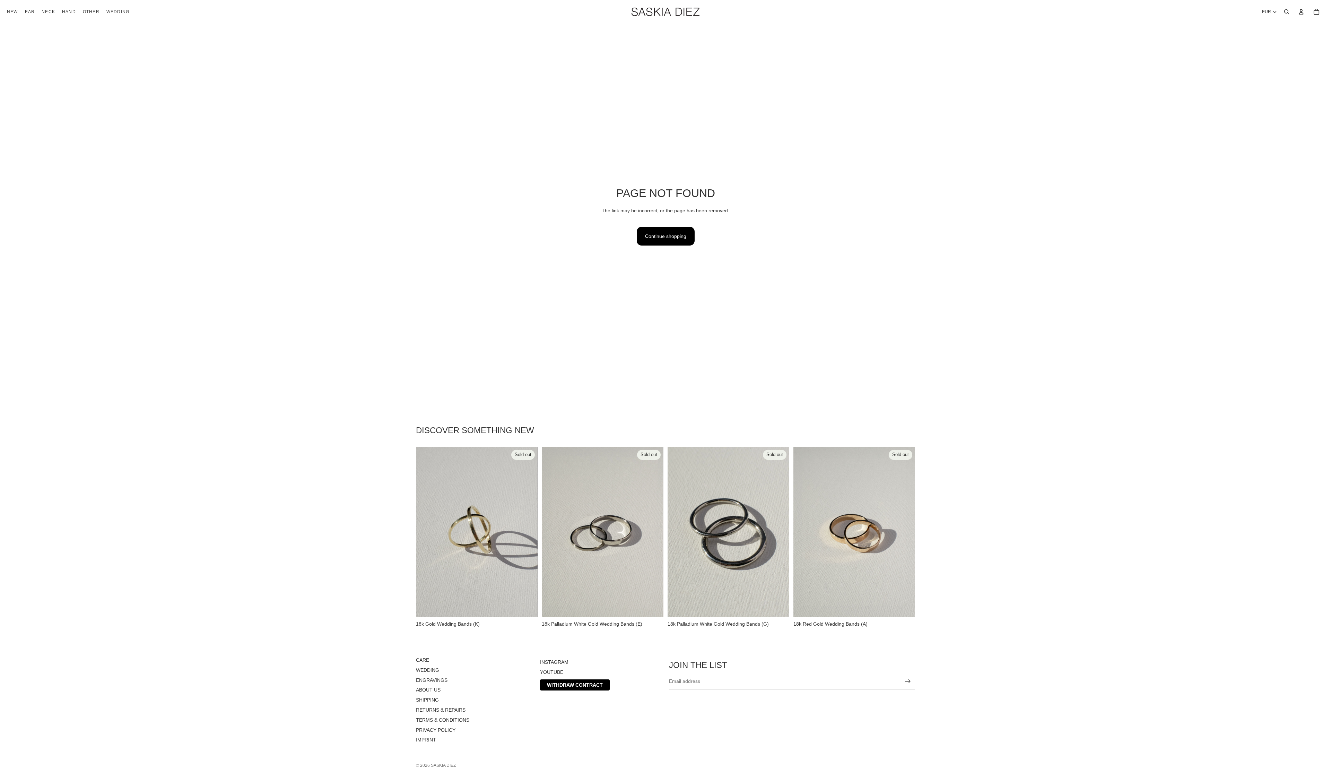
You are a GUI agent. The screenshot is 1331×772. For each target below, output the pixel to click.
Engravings (431, 680)
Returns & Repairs (441, 710)
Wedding (427, 670)
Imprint (426, 740)
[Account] (1301, 11)
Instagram (554, 662)
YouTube (551, 672)
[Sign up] (908, 681)
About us (428, 690)
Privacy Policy (435, 729)
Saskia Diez (443, 765)
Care (422, 660)
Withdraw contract (575, 684)
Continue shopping (665, 236)
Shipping (427, 700)
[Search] (1286, 11)
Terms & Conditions (442, 720)
